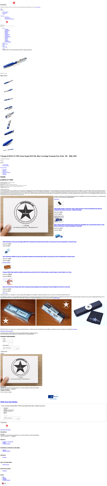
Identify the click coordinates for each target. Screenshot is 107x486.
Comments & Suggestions (9, 18)
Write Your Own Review (8, 402)
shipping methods (56, 297)
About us (4, 442)
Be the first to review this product (6, 331)
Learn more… (56, 199)
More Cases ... (5, 292)
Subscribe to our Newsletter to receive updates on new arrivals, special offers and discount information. (19, 387)
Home (4, 48)
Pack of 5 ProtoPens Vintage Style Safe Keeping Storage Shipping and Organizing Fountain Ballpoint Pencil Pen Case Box (36, 286)
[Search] (3, 26)
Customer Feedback (6, 443)
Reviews (4, 173)
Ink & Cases (5, 171)
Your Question (6, 345)
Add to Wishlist (5, 164)
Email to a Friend (3, 167)
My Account (5, 12)
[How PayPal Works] (53, 397)
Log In (4, 13)
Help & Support (5, 11)
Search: (1, 26)
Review (5, 412)
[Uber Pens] (6, 426)
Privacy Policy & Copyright (5, 429)
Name (4, 338)
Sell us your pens (6, 464)
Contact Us (7, 16)
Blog (3, 477)
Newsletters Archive (6, 480)
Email (4, 341)
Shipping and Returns (6, 172)
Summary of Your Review (9, 410)
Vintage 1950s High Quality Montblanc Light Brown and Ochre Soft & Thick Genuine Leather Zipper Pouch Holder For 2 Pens (37, 272)
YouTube (4, 478)
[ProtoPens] (13, 4)
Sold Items (5, 470)
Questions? (5, 174)
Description (5, 169)
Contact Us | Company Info (8, 441)
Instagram (5, 479)
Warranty (4, 170)
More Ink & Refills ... (7, 262)
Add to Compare (6, 165)
